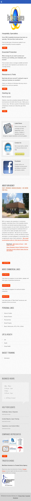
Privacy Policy (22, 496)
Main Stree (6, 296)
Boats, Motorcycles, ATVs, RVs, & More (14, 326)
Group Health (7, 346)
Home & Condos (8, 313)
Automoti (6, 274)
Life (5, 339)
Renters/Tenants (8, 316)
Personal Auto (7, 319)
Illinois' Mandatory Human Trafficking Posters (17, 247)
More (4, 47)
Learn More (6, 262)
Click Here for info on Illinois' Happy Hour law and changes (17, 250)
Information (7, 358)
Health (5, 343)
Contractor (6, 285)
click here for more (6, 414)
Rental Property (8, 323)
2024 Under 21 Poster (18, 244)
